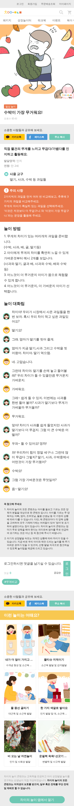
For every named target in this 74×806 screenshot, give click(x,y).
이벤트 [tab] (56, 20)
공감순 (57, 572)
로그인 (20, 4)
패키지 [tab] (7, 20)
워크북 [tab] (42, 20)
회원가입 (32, 4)
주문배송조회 (48, 4)
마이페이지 (65, 4)
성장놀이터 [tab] (24, 20)
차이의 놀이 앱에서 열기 (37, 800)
